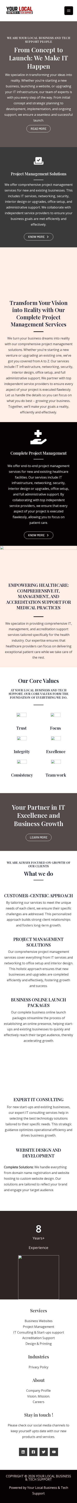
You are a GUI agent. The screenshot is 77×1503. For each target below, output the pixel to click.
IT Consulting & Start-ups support (38, 1332)
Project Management (38, 1326)
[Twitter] (43, 1452)
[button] (38, 128)
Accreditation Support (38, 1338)
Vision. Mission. (38, 1396)
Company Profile (38, 1390)
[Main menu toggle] (68, 10)
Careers (38, 1402)
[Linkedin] (23, 1452)
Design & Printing (38, 1343)
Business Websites (39, 1321)
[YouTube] (54, 1452)
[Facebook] (33, 1452)
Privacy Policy (38, 1367)
